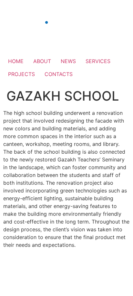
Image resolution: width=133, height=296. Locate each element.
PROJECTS (21, 74)
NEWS (68, 61)
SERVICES (98, 61)
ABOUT (42, 61)
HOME (16, 61)
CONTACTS (59, 74)
